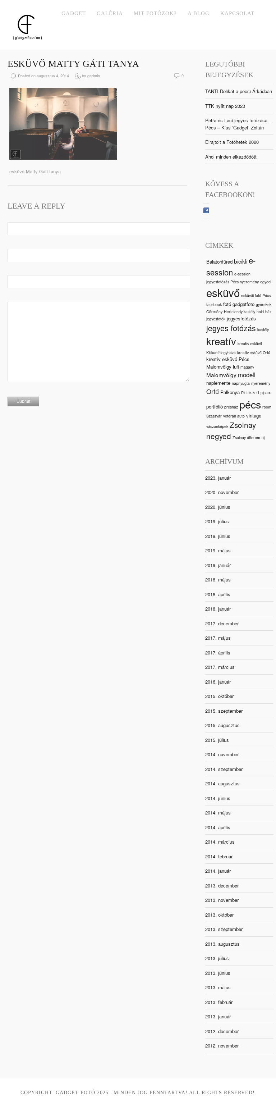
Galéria (110, 13)
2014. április (217, 827)
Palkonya (230, 392)
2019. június (217, 536)
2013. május (218, 987)
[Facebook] (206, 211)
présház (231, 407)
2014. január (218, 870)
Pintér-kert (250, 392)
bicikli (240, 261)
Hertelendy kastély (239, 311)
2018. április (217, 594)
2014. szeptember (224, 769)
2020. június (217, 506)
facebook (214, 304)
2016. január (218, 681)
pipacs (266, 392)
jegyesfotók (215, 318)
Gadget (73, 13)
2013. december (222, 885)
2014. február (219, 856)
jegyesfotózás (241, 318)
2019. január (218, 565)
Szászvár (214, 416)
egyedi (265, 281)
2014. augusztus (222, 783)
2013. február (219, 1002)
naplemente (218, 382)
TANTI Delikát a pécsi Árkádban (238, 91)
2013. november (222, 899)
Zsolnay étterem (246, 437)
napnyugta (241, 383)
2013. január (218, 1016)
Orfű (212, 391)
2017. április (217, 652)
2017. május (218, 637)
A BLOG (199, 13)
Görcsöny (214, 311)
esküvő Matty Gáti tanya (73, 64)
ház (268, 311)
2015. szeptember (224, 710)
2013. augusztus (222, 943)
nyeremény (260, 383)
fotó (227, 304)
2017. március (220, 666)
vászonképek (217, 426)
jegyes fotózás (231, 327)
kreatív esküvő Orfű (253, 352)
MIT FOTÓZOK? (155, 13)
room (266, 407)
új (263, 437)
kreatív (221, 341)
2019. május (218, 550)
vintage (253, 415)
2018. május (218, 579)
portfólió (214, 406)
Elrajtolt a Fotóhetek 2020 (232, 141)
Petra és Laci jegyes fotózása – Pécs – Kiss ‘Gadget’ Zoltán (238, 124)
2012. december (222, 1031)
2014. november (222, 754)
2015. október (219, 696)
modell (247, 374)
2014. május (218, 812)
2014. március (220, 841)
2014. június (217, 798)
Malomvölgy (221, 375)
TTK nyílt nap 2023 (225, 105)
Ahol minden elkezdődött (231, 156)
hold (260, 311)
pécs (250, 404)
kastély (263, 329)
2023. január (218, 477)
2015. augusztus (222, 725)
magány (247, 367)
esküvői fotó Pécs (256, 295)
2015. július (217, 739)
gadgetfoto (243, 304)
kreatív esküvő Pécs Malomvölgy (227, 363)
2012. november (222, 1045)
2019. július (217, 521)
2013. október (219, 914)
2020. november (222, 492)
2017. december (222, 623)
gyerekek (263, 304)
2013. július (217, 958)
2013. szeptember (224, 929)
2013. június (217, 972)
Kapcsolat (237, 13)
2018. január (218, 608)
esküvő (223, 292)
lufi (236, 366)
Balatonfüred (219, 261)
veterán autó (234, 416)
